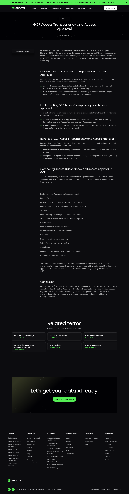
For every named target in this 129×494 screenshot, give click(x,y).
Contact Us (109, 447)
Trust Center (109, 450)
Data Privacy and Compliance (52, 444)
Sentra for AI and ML (14, 441)
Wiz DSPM (69, 447)
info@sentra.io (59, 489)
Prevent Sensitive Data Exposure (55, 452)
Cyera (68, 438)
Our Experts (109, 460)
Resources (70, 8)
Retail (87, 444)
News (107, 454)
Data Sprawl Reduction (55, 456)
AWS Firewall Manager (94, 336)
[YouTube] (13, 489)
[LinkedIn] (9, 489)
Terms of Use (117, 489)
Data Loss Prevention (54, 448)
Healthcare (89, 441)
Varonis (68, 441)
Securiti (68, 444)
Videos (29, 447)
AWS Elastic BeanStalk (58, 336)
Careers (108, 444)
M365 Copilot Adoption (55, 465)
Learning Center (32, 463)
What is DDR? (31, 444)
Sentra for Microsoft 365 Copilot (15, 445)
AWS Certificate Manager (24, 336)
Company (81, 8)
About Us (108, 438)
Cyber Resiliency (52, 468)
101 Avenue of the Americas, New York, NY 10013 (34, 489)
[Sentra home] (18, 8)
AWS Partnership (111, 441)
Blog (91, 8)
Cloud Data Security (34, 438)
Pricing (107, 457)
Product (34, 8)
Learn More (113, 2)
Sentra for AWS (13, 449)
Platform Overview (14, 438)
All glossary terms (22, 51)
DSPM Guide (31, 441)
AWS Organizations (93, 346)
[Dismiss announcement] (126, 2)
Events (29, 450)
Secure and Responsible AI (52, 460)
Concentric (70, 454)
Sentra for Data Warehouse (13, 460)
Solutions (44, 8)
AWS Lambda (55, 346)
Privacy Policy (106, 489)
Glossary (30, 460)
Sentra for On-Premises (13, 465)
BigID (67, 450)
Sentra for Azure (13, 452)
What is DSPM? (57, 8)
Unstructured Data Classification (53, 439)
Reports (30, 457)
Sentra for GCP (13, 456)
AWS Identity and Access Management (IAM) (24, 347)
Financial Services (91, 438)
